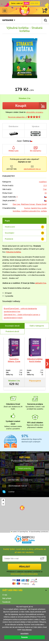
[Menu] (4, 11)
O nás (4, 595)
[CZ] (45, 197)
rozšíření (43, 182)
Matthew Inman (28, 204)
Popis (7, 221)
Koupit (20, 106)
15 (46, 193)
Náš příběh (6, 598)
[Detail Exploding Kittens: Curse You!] (14, 347)
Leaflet (14, 531)
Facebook (6, 602)
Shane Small (41, 204)
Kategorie (7, 20)
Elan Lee (16, 204)
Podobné (24, 239)
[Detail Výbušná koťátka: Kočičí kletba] (35, 347)
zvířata (44, 211)
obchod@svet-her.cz (32, 169)
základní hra (40, 283)
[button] (22, 508)
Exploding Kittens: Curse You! (14, 361)
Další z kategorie (37, 326)
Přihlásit (24, 566)
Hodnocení (24, 227)
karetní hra (36, 208)
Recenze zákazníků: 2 (17, 117)
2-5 (45, 185)
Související (24, 233)
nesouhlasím (24, 633)
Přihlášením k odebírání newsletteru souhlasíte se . (24, 573)
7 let (45, 189)
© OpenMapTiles (23, 531)
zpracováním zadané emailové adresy (24, 574)
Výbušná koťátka (13, 252)
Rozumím (24, 637)
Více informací (27, 630)
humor (27, 208)
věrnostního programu (34, 112)
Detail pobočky (24, 468)
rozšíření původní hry (30, 211)
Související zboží (12, 326)
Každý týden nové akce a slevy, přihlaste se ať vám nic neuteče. (24, 551)
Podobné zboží (12, 331)
